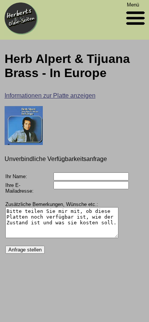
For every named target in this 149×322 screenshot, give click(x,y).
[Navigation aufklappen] (135, 26)
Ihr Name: (16, 176)
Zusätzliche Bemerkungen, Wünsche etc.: (51, 204)
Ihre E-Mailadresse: (19, 188)
